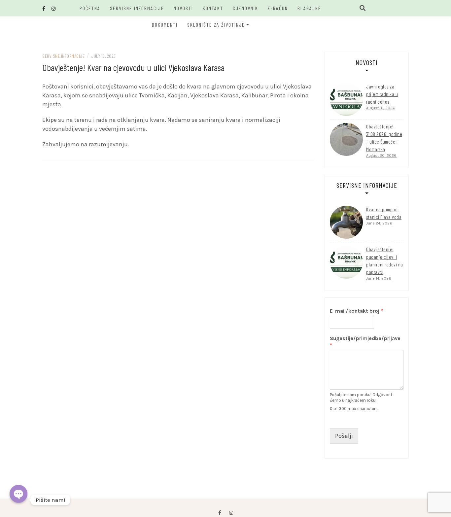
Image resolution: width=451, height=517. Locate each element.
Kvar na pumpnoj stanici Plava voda (383, 213)
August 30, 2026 (381, 155)
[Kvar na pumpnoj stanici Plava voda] (346, 222)
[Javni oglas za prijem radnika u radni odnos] (346, 99)
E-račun (278, 8)
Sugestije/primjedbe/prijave (365, 341)
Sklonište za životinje (216, 24)
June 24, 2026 (379, 223)
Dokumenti (165, 24)
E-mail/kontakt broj (356, 311)
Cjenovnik (245, 8)
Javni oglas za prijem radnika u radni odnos (382, 94)
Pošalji (344, 435)
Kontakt (213, 8)
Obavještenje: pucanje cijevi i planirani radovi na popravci (384, 260)
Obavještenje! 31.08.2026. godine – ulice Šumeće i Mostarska (384, 137)
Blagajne (309, 8)
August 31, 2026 (380, 108)
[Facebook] (219, 513)
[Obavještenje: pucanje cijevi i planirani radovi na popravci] (346, 262)
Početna (90, 8)
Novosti (183, 8)
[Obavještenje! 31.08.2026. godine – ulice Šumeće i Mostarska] (346, 139)
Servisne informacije (137, 8)
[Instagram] (231, 513)
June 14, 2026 (378, 278)
